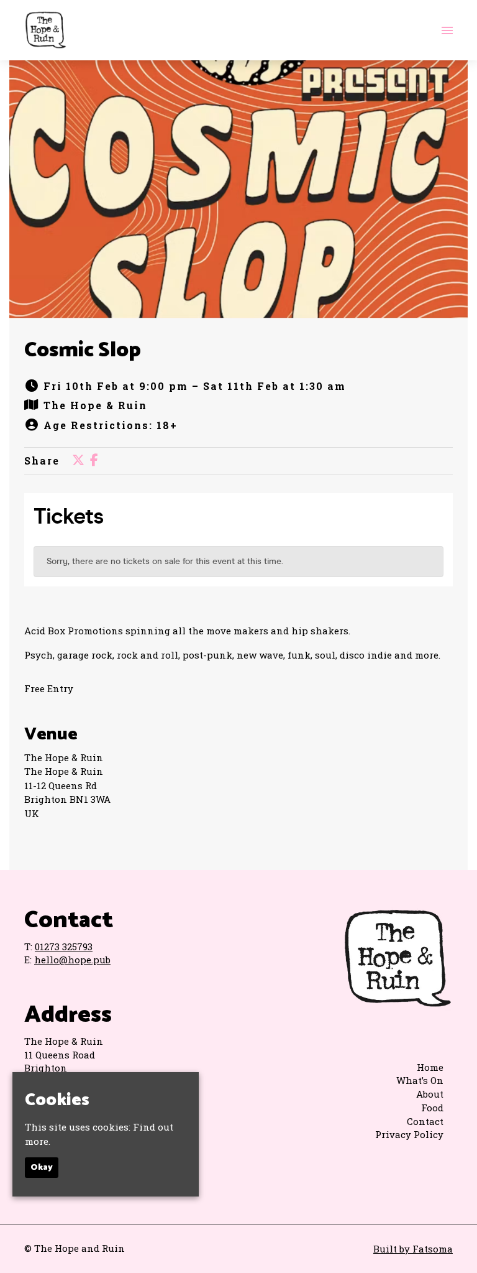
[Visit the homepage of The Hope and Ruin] (45, 30)
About (429, 1094)
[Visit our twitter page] (78, 460)
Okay (41, 1167)
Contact (425, 1121)
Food (432, 1107)
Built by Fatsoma (413, 1249)
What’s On (419, 1080)
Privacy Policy (409, 1134)
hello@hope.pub (72, 959)
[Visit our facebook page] (94, 460)
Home (430, 1067)
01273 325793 (64, 946)
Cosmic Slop (82, 350)
